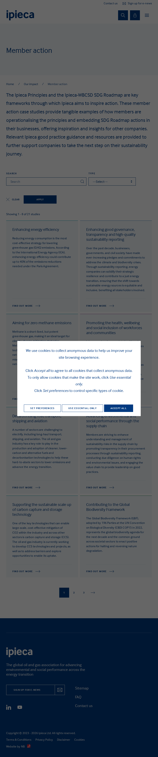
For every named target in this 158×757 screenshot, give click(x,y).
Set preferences (42, 408)
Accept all (118, 408)
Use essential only (82, 408)
